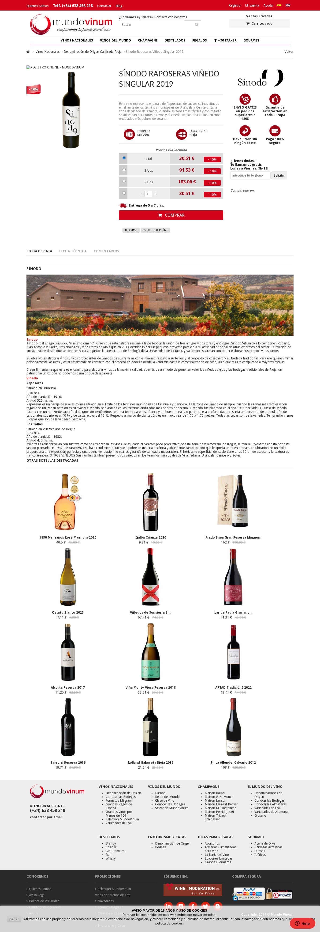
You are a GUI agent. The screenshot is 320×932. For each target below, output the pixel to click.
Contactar (104, 6)
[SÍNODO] (260, 85)
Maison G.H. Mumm (219, 797)
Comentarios (106, 251)
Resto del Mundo (167, 797)
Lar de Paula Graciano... (233, 612)
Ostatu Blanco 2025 (68, 612)
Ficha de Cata (39, 251)
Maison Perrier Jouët (219, 812)
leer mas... (131, 230)
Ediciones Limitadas (218, 858)
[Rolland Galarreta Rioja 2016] (150, 755)
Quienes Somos (37, 6)
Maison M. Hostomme (220, 808)
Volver (289, 51)
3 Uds (149, 170)
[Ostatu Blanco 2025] (68, 605)
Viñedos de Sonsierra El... (150, 612)
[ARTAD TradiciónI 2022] (233, 680)
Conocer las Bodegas (121, 797)
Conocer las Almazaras (270, 804)
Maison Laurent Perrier (221, 804)
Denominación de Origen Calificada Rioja (93, 51)
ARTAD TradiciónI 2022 (233, 687)
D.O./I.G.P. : (198, 131)
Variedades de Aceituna (271, 812)
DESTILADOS (175, 40)
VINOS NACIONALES (77, 40)
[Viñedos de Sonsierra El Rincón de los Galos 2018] (150, 605)
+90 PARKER (226, 40)
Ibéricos (260, 855)
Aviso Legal (37, 895)
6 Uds (149, 182)
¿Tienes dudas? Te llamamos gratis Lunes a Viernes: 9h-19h (249, 164)
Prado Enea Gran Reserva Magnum (233, 537)
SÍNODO (143, 134)
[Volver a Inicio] (28, 51)
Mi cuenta (252, 5)
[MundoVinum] (71, 34)
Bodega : (143, 131)
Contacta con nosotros (153, 17)
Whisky (111, 858)
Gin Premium (115, 851)
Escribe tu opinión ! (155, 230)
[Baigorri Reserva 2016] (68, 755)
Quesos (259, 851)
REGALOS (199, 40)
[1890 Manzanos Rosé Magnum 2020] (68, 530)
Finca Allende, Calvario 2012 (233, 762)
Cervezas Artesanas (268, 847)
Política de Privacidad (44, 901)
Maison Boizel (215, 793)
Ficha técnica (73, 251)
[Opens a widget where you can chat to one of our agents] (302, 924)
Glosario (260, 815)
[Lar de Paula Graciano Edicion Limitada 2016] (233, 605)
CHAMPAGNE (148, 40)
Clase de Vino (164, 800)
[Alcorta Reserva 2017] (68, 680)
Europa (160, 793)
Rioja (193, 134)
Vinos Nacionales (48, 51)
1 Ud (148, 159)
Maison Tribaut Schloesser (215, 817)
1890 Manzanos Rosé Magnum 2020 (67, 537)
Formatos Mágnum (119, 800)
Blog (119, 6)
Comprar (174, 215)
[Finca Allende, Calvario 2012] (233, 755)
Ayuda (268, 5)
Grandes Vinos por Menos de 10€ (119, 813)
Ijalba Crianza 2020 (150, 537)
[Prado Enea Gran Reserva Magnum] (233, 530)
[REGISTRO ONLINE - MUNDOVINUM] (55, 67)
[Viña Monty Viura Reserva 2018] (150, 680)
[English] (288, 5)
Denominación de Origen (123, 793)
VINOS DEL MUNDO (115, 40)
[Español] (279, 5)
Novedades (106, 901)
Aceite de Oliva (264, 843)
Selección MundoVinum (122, 819)
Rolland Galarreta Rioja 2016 (150, 762)
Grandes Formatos (218, 862)
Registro (235, 5)
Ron (109, 855)
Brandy (111, 843)
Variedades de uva (119, 823)
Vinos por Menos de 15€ (112, 895)
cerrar (14, 919)
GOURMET (251, 40)
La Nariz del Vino (217, 855)
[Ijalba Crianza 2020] (150, 530)
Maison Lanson (215, 800)
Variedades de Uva (267, 808)
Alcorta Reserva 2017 (68, 687)
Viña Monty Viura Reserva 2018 (151, 687)
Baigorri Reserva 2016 (68, 762)
